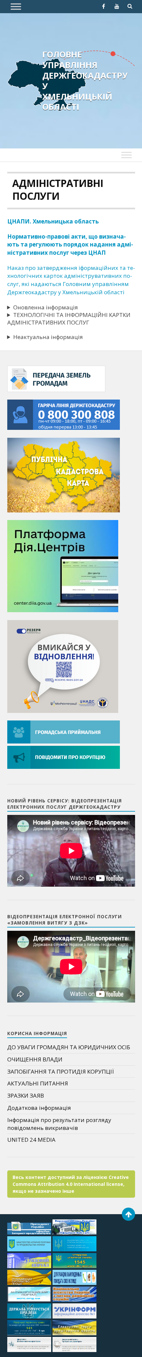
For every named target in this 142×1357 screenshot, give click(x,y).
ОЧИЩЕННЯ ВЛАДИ (34, 1059)
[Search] (130, 6)
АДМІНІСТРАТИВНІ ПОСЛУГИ (57, 189)
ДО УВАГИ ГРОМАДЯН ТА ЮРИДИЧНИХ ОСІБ (68, 1047)
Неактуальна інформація (48, 337)
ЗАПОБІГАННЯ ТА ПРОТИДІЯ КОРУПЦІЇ (60, 1071)
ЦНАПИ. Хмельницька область (53, 221)
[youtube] (117, 6)
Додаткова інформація (39, 1107)
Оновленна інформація (45, 307)
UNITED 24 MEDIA (31, 1139)
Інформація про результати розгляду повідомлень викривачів (59, 1124)
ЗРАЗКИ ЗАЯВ (25, 1095)
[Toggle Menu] (16, 6)
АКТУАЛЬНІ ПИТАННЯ (37, 1083)
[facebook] (104, 6)
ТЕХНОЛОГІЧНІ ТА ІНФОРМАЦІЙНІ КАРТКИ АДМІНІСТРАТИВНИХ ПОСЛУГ (68, 318)
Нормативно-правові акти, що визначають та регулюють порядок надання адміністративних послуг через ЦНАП (70, 244)
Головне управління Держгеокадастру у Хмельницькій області (85, 80)
